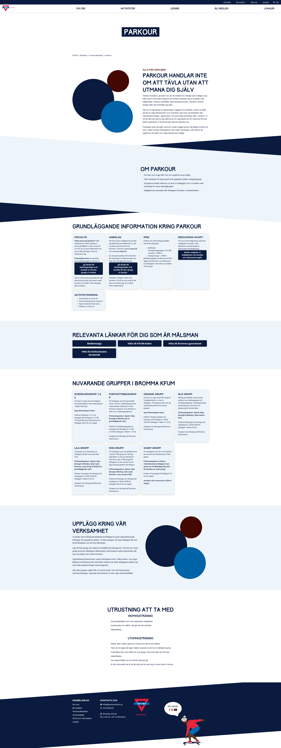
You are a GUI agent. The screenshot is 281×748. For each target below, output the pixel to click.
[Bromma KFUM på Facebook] (169, 710)
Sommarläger (78, 715)
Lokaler (269, 8)
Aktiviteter (128, 8)
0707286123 (108, 708)
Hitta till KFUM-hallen (140, 343)
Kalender (227, 2)
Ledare (174, 8)
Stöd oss (253, 2)
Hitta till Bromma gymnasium (185, 343)
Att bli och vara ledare (82, 718)
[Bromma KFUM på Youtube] (175, 710)
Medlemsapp (94, 343)
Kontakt (266, 2)
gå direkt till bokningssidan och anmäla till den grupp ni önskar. (123, 269)
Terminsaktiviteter (96, 55)
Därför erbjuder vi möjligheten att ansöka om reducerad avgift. (192, 255)
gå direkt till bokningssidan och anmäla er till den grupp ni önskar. (89, 269)
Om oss (80, 8)
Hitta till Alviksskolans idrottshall (94, 353)
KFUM (74, 55)
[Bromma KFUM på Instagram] (172, 710)
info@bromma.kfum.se (113, 704)
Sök (277, 2)
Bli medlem (240, 2)
